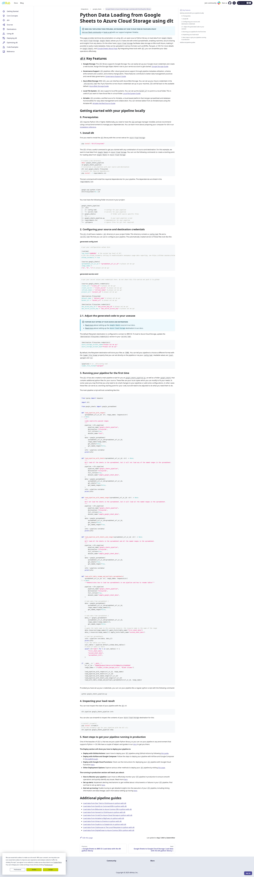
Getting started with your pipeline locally (192, 13)
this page (161, 768)
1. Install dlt (184, 19)
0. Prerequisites (185, 16)
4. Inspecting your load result (190, 34)
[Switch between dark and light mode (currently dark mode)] (234, 3)
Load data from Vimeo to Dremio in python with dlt (102, 821)
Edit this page (87, 838)
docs (135, 744)
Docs (16, 3)
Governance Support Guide (115, 76)
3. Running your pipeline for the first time (193, 32)
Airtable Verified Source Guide (104, 103)
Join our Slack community (91, 32)
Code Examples (12, 47)
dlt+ (8, 20)
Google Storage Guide (160, 66)
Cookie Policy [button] (57, 862)
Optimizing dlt (12, 42)
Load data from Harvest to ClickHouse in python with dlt (104, 812)
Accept (51, 869)
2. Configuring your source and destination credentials (190, 23)
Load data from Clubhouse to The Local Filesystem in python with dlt (108, 827)
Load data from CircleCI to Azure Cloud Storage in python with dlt (107, 815)
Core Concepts (12, 16)
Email (109, 868)
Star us (224, 3)
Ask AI (248, 873)
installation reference (88, 127)
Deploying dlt (12, 38)
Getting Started (12, 11)
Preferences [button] (48, 865)
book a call (108, 32)
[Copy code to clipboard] (172, 143)
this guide (164, 753)
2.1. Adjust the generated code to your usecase (192, 28)
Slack (109, 865)
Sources (10, 25)
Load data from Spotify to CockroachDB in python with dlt (105, 806)
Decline (34, 869)
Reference (10, 51)
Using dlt (10, 34)
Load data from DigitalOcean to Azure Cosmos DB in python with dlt (108, 830)
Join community (210, 3)
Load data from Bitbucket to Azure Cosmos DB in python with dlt (107, 809)
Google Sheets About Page (107, 48)
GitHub (153, 865)
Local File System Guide (131, 93)
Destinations (11, 29)
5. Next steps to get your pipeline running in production (193, 38)
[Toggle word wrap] (169, 247)
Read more (89, 325)
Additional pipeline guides (187, 42)
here (92, 765)
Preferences (17, 869)
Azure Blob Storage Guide (99, 86)
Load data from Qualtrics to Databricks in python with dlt (104, 824)
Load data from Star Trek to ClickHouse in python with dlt (104, 803)
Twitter (153, 868)
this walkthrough (91, 759)
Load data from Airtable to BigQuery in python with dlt (103, 818)
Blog (22, 3)
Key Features (185, 10)
